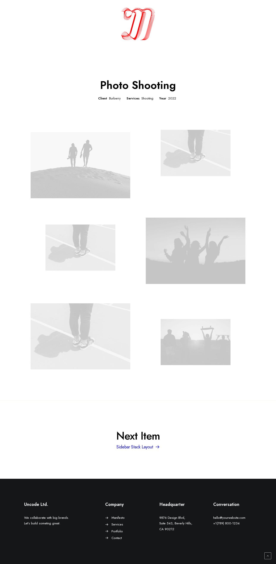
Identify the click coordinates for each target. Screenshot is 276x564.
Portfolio (117, 531)
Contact (116, 538)
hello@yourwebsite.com (229, 517)
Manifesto (118, 517)
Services (117, 524)
